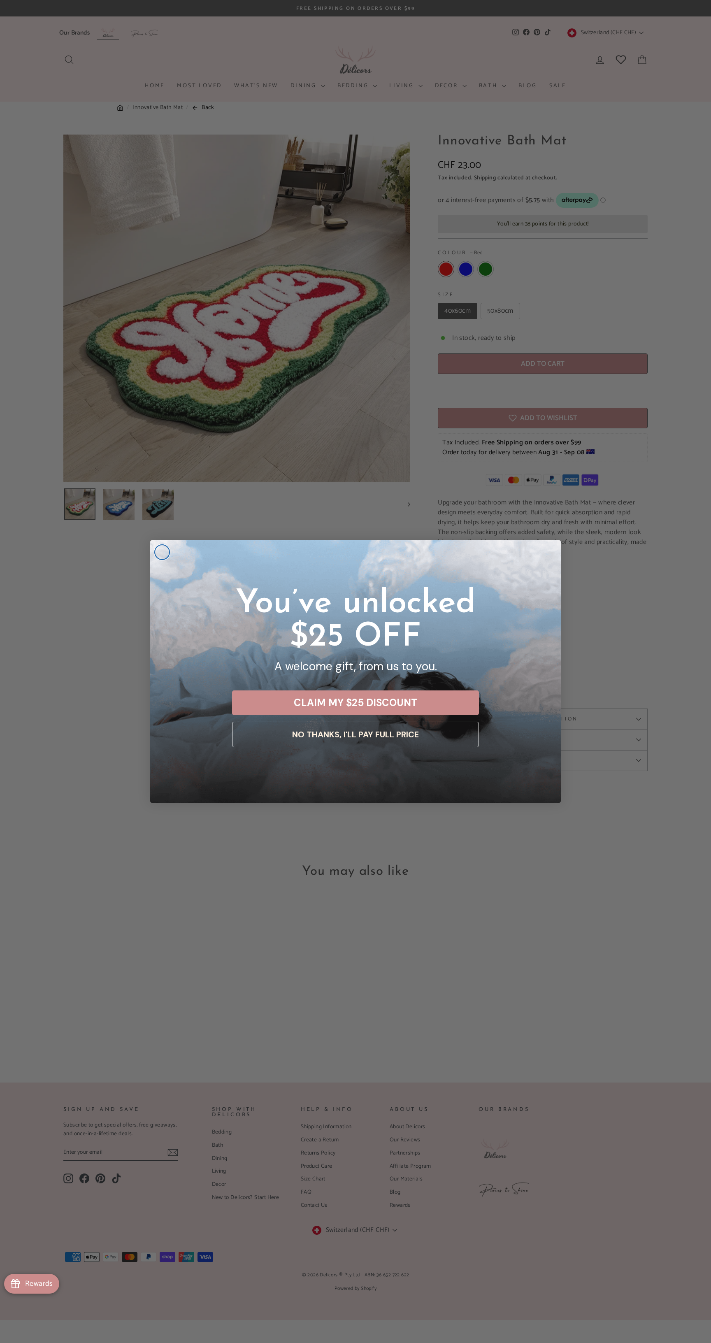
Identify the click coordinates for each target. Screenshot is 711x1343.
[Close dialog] (162, 552)
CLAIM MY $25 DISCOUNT (355, 702)
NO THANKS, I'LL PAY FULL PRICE (355, 734)
